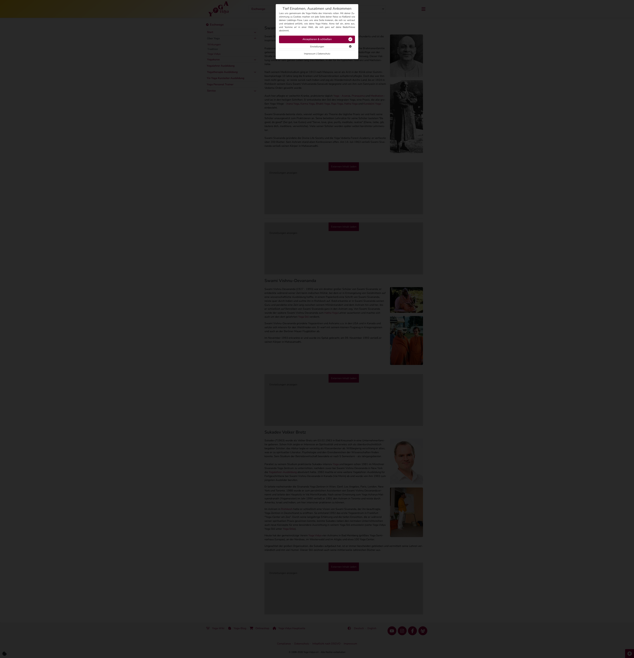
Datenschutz (323, 53)
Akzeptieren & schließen (317, 39)
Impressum (310, 53)
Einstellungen (317, 46)
